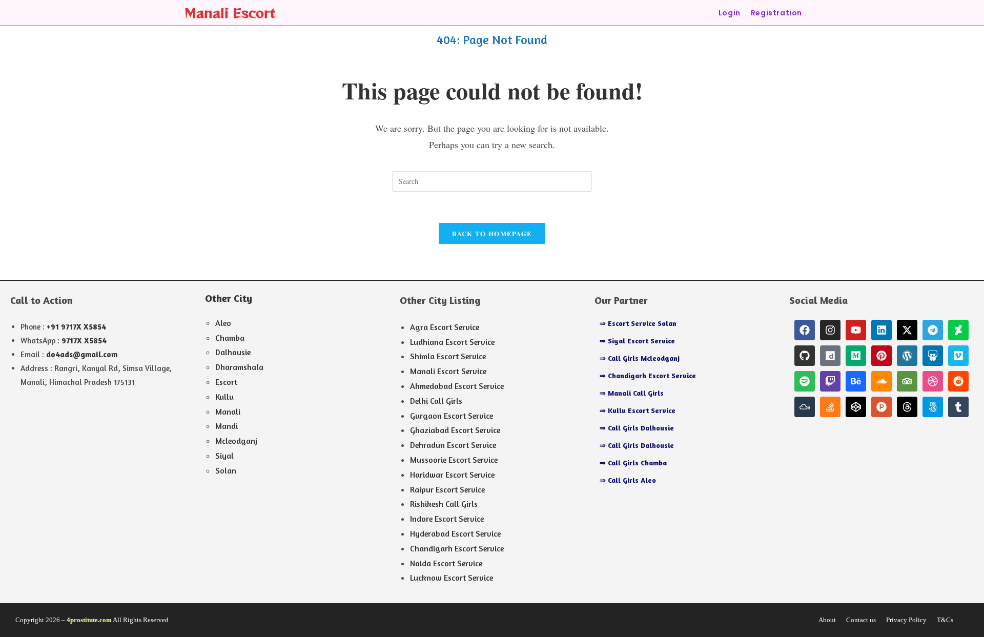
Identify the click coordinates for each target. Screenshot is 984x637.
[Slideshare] (932, 355)
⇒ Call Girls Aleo (628, 480)
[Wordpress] (907, 355)
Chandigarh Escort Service (457, 548)
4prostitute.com (89, 620)
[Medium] (856, 355)
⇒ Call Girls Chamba (633, 462)
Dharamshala (239, 367)
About (827, 620)
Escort (226, 382)
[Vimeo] (958, 355)
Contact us (861, 620)
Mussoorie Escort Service (454, 460)
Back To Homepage (492, 233)
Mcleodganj (236, 441)
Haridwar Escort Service (452, 474)
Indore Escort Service (447, 518)
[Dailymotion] (830, 355)
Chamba (229, 338)
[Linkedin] (881, 330)
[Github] (804, 355)
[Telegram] (932, 330)
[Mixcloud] (804, 407)
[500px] (932, 407)
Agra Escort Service (444, 327)
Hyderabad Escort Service (455, 533)
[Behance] (856, 381)
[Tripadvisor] (907, 381)
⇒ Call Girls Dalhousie (637, 427)
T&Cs (945, 620)
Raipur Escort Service (447, 489)
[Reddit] (958, 381)
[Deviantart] (958, 330)
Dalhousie (233, 352)
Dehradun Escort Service (453, 445)
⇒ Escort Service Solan (638, 323)
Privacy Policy (906, 620)
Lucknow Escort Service (451, 577)
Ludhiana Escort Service (452, 342)
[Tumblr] (958, 407)
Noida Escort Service (446, 563)
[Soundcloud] (881, 381)
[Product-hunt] (881, 407)
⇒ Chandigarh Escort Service (648, 375)
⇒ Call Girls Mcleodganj (640, 358)
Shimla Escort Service (448, 356)
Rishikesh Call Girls (444, 504)
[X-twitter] (907, 330)
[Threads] (907, 407)
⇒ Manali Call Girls (632, 392)
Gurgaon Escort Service (451, 415)
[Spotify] (804, 381)
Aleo (223, 323)
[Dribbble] (932, 381)
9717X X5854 (84, 340)
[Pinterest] (881, 355)
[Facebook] (804, 330)
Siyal (224, 455)
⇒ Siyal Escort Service (637, 340)
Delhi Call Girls (436, 401)
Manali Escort (229, 13)
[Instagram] (830, 330)
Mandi (226, 426)
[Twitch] (830, 381)
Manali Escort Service (448, 371)
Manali (227, 411)
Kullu (224, 397)
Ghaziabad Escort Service (455, 430)
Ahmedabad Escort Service (457, 386)
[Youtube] (856, 330)
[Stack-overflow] (830, 407)
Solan (225, 470)
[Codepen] (856, 407)
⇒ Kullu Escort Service (637, 410)
